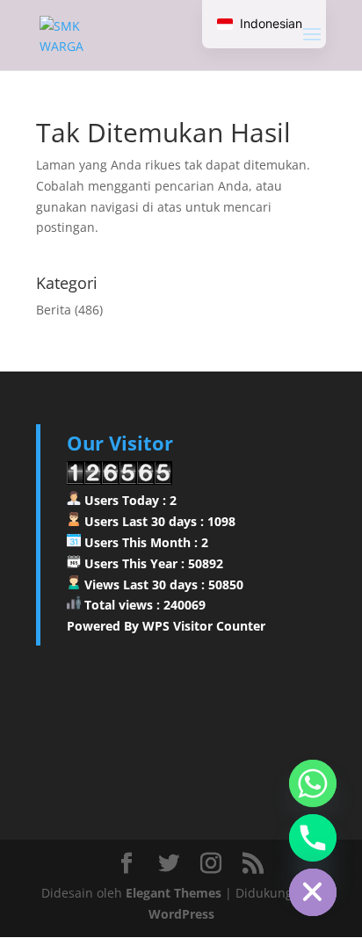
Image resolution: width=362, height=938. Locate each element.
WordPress (181, 914)
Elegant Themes (173, 892)
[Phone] (313, 838)
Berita (53, 309)
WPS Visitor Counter (203, 625)
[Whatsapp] (313, 783)
